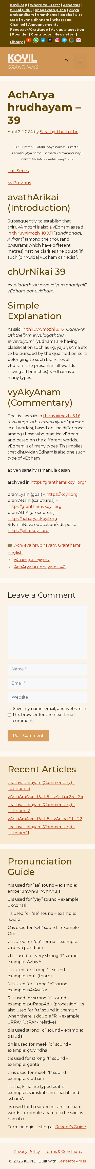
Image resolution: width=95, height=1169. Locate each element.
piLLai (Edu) (21, 10)
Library (16, 42)
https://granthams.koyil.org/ (58, 482)
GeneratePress (72, 1161)
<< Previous (19, 182)
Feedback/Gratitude (29, 29)
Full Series (18, 170)
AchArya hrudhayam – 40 (40, 566)
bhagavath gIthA (50, 10)
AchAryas (71, 5)
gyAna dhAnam (35, 20)
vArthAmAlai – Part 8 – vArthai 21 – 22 (45, 818)
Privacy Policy (27, 1151)
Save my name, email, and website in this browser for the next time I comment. (49, 714)
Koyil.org (18, 5)
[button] (66, 61)
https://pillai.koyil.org (28, 530)
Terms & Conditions (63, 1151)
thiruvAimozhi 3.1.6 (45, 329)
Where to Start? (45, 5)
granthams (47, 15)
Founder (20, 34)
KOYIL (22, 58)
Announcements (43, 24)
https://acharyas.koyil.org (32, 518)
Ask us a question (67, 29)
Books (66, 15)
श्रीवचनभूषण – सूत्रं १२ (32, 559)
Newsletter (64, 34)
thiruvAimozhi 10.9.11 (33, 233)
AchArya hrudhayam (35, 545)
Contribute (41, 34)
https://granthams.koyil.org (35, 506)
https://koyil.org (62, 494)
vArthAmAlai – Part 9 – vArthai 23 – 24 (45, 796)
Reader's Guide (70, 1126)
